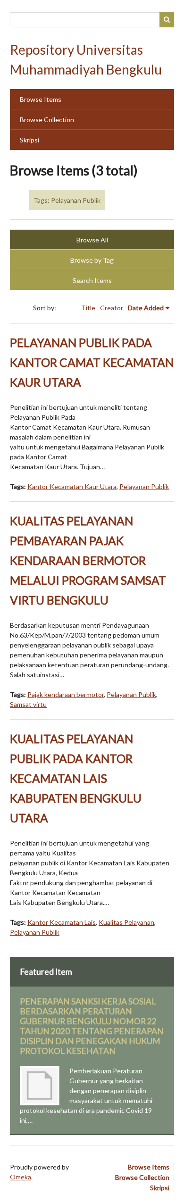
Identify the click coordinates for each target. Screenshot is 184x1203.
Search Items (92, 280)
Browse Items (40, 99)
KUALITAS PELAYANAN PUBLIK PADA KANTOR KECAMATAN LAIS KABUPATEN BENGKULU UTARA (76, 778)
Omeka (20, 1177)
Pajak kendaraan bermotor (65, 694)
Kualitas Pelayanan (126, 922)
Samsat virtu (28, 704)
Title (88, 308)
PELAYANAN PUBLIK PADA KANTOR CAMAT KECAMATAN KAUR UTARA (92, 362)
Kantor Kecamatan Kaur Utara (72, 486)
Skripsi (29, 140)
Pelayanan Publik (144, 486)
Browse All (92, 240)
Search (167, 19)
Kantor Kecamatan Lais (61, 922)
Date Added (146, 308)
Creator (111, 308)
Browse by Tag (92, 260)
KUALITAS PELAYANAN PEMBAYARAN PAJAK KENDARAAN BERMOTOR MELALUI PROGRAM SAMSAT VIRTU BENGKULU (88, 560)
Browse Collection (47, 120)
